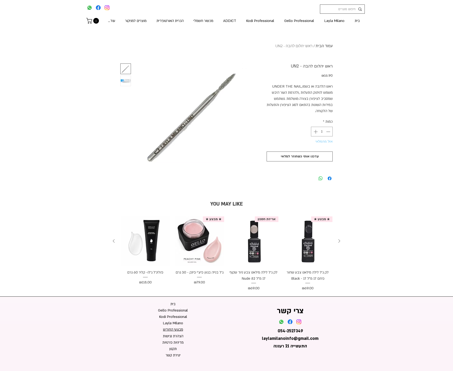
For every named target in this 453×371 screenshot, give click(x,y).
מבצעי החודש (173, 329)
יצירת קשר (173, 355)
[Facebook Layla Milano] (98, 7)
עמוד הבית (324, 46)
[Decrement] (328, 131)
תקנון (173, 348)
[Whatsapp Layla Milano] (89, 7)
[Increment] (315, 131)
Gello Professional (173, 310)
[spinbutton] (322, 131)
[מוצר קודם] (339, 241)
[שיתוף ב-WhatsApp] (320, 178)
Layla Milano (173, 323)
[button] (93, 21)
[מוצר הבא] (114, 241)
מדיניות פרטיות (173, 342)
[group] (226, 254)
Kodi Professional (173, 316)
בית (173, 304)
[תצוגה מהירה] (145, 241)
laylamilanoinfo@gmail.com (290, 338)
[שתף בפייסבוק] (329, 178)
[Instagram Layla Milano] (107, 7)
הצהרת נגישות (173, 336)
